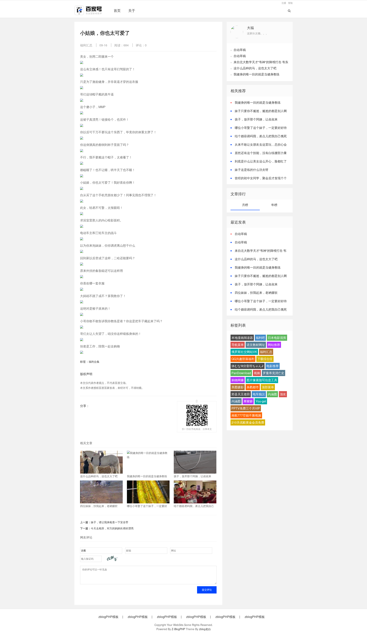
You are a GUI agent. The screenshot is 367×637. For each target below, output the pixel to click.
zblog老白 (205, 629)
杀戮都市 (253, 387)
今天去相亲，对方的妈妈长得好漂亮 (112, 528)
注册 (284, 2)
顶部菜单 (268, 387)
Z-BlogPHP (178, 629)
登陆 (290, 2)
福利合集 (94, 361)
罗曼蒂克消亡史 (273, 373)
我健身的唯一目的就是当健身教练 (256, 74)
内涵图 (272, 394)
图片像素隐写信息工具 (262, 380)
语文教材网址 (256, 344)
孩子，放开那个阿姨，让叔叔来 (256, 119)
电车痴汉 (259, 394)
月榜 (245, 205)
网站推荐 (274, 344)
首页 (117, 10)
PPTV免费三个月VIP (245, 408)
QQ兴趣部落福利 (242, 359)
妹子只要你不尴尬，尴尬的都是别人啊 (261, 111)
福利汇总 (86, 45)
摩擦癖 (248, 401)
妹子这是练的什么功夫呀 (251, 169)
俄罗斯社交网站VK (244, 352)
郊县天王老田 (240, 394)
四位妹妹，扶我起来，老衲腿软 (256, 292)
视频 (257, 373)
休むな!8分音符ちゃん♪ (247, 366)
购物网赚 (237, 380)
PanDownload (241, 373)
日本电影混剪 (277, 337)
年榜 (274, 205)
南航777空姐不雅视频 (246, 415)
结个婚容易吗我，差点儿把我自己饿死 (261, 136)
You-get (261, 401)
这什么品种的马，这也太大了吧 (255, 68)
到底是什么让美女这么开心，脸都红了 (261, 161)
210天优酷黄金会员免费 (247, 422)
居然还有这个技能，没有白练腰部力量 (261, 153)
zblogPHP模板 (108, 617)
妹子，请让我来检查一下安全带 (109, 522)
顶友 (283, 394)
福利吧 (260, 337)
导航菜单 (237, 344)
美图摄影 (237, 387)
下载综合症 (265, 359)
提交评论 (207, 589)
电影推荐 (272, 366)
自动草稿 (240, 50)
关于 (131, 10)
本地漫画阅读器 (242, 337)
